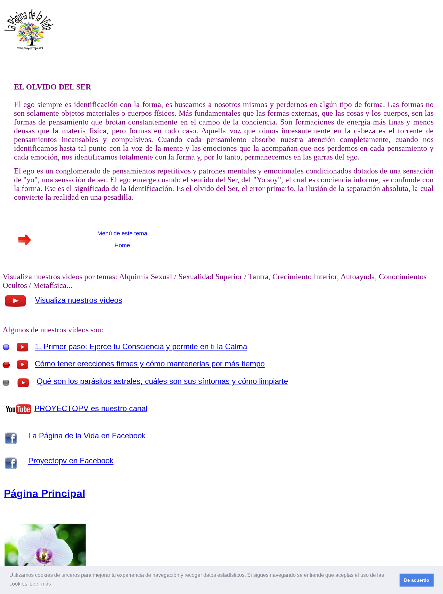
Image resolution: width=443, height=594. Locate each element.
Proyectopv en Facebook (71, 460)
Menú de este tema (122, 233)
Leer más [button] (40, 584)
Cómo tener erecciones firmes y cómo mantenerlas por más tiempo (150, 363)
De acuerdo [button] (416, 580)
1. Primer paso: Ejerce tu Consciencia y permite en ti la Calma (141, 346)
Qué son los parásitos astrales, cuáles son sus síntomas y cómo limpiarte (162, 381)
